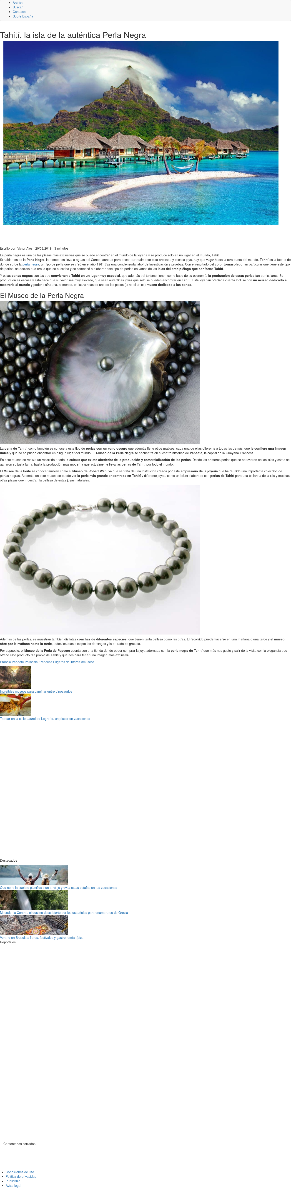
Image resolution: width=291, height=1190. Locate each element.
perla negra (31, 264)
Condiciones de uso (20, 1172)
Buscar (18, 7)
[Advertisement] (111, 235)
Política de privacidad (21, 1176)
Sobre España (23, 16)
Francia (5, 661)
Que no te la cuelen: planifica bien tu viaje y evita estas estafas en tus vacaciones (58, 887)
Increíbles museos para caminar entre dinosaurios (36, 691)
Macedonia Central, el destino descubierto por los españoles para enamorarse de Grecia (64, 912)
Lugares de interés (66, 661)
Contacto (19, 11)
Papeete (18, 661)
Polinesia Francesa (38, 661)
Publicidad (13, 1181)
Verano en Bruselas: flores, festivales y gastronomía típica (41, 937)
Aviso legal (13, 1185)
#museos (87, 661)
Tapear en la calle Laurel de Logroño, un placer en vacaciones (45, 718)
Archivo (18, 2)
